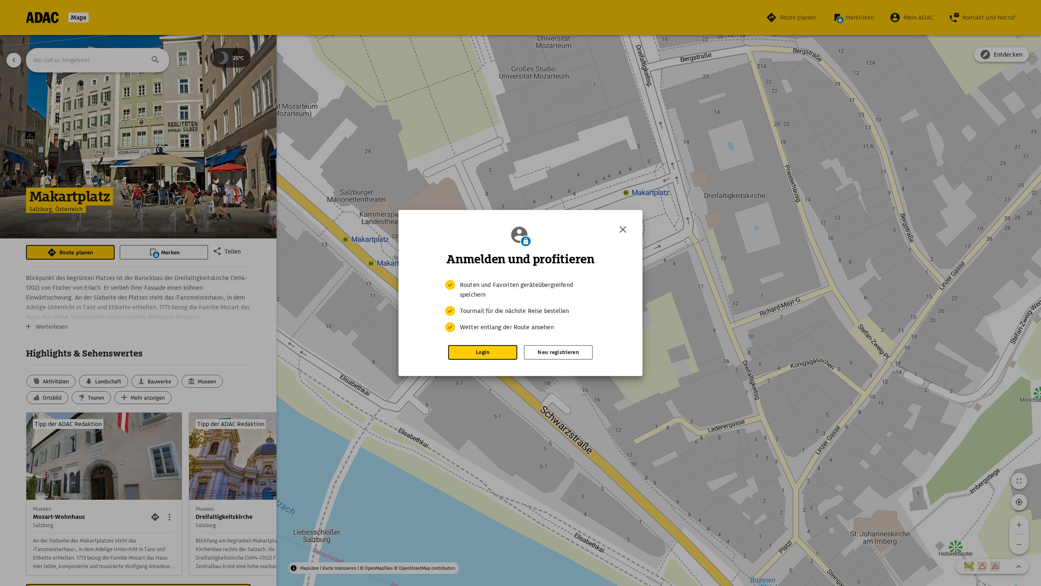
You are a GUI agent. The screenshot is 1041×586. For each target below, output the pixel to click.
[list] (520, 306)
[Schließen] (623, 229)
